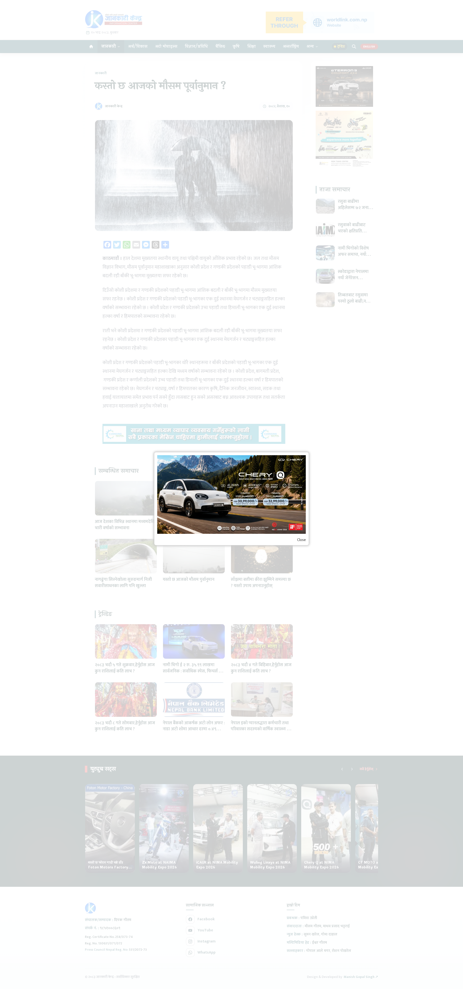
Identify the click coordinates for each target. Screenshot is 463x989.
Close (301, 540)
